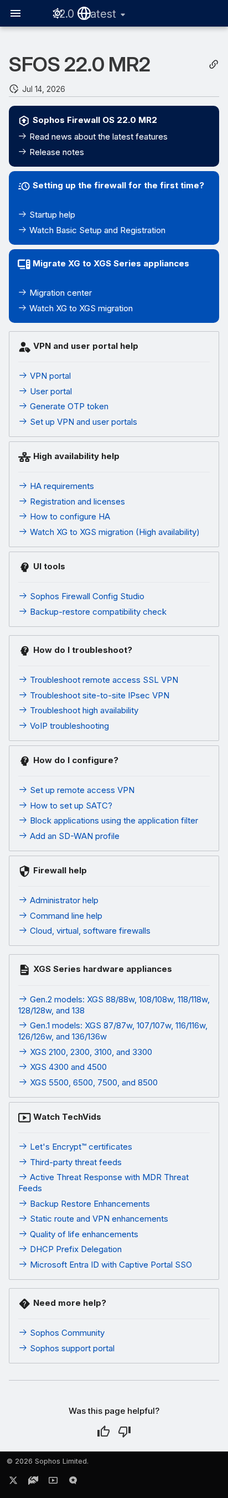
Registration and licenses (76, 501)
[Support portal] (33, 1482)
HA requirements (61, 486)
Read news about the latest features (97, 136)
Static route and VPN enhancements (98, 1218)
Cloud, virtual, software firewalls (89, 930)
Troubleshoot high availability (83, 710)
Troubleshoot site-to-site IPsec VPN (98, 695)
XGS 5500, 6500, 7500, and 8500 (93, 1082)
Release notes (55, 152)
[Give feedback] (73, 1482)
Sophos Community (66, 1332)
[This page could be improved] (124, 1431)
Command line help (65, 915)
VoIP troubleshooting (68, 725)
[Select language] (84, 13)
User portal (50, 391)
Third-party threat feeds (75, 1162)
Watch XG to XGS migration (80, 308)
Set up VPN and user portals (82, 421)
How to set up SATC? (70, 805)
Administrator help (63, 900)
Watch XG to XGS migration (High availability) (114, 532)
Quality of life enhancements (83, 1234)
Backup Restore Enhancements (89, 1203)
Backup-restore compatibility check (97, 611)
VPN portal (49, 375)
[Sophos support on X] (13, 1482)
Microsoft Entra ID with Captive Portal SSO (110, 1264)
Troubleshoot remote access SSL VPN (103, 680)
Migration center (59, 292)
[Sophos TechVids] (53, 1482)
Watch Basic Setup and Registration (96, 230)
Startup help (51, 214)
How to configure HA (69, 516)
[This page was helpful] (103, 1431)
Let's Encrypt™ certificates (80, 1146)
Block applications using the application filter (113, 820)
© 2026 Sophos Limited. (48, 1461)
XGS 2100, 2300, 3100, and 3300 (90, 1052)
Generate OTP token (68, 406)
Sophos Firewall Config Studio (86, 596)
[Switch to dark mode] (57, 13)
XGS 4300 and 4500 (67, 1067)
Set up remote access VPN (81, 790)
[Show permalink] (213, 64)
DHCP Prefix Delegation (75, 1249)
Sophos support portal (71, 1348)
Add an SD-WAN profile (74, 836)
